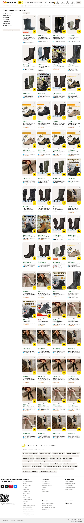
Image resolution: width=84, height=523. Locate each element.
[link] (30, 453)
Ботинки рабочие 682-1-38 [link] (43, 236)
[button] (26, 13)
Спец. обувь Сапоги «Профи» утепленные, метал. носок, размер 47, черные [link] (29, 67)
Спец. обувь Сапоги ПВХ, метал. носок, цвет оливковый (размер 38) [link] (43, 181)
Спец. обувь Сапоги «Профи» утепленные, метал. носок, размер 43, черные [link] (44, 209)
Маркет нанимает (69, 489)
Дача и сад (25, 501)
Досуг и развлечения (27, 481)
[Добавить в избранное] (35, 17)
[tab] (6, 6)
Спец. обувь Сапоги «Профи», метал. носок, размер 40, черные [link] (58, 209)
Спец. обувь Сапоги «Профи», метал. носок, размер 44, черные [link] (28, 209)
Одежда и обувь (26, 491)
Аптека (24, 495)
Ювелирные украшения (28, 515)
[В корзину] (34, 32)
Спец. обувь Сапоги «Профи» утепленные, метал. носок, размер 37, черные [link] (29, 264)
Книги (24, 503)
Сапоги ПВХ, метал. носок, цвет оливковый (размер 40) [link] (59, 181)
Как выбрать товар (46, 481)
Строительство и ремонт (28, 511)
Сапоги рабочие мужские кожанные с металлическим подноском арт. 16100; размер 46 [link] (29, 38)
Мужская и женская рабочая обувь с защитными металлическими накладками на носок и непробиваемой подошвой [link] (74, 96)
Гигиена (25, 487)
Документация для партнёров (48, 507)
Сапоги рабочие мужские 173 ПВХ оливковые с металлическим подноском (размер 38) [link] (29, 96)
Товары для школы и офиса (29, 505)
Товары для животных (28, 509)
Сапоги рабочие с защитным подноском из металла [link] (59, 38)
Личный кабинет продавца (47, 503)
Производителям (69, 485)
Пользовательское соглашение (16, 520)
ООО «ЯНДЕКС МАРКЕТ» (77, 519)
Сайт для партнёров (46, 509)
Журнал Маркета (45, 491)
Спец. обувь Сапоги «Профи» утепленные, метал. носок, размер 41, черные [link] (59, 96)
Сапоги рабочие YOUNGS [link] (58, 66)
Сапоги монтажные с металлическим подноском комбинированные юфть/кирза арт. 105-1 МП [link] (44, 38)
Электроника (26, 489)
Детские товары (26, 513)
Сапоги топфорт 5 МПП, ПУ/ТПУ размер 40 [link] (44, 67)
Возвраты (44, 489)
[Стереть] (45, 2)
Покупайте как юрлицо (47, 485)
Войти (78, 2)
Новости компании (69, 481)
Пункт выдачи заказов (70, 487)
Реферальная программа (70, 483)
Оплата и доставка (46, 483)
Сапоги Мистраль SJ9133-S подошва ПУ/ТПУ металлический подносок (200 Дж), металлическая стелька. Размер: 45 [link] (73, 38)
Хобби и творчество (27, 499)
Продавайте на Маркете (47, 505)
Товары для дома (26, 493)
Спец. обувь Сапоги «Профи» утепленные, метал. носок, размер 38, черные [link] (59, 237)
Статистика (5, 520)
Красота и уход (26, 497)
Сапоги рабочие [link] (71, 180)
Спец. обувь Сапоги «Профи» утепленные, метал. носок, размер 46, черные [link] (59, 124)
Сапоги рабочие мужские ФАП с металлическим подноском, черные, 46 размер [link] (73, 294)
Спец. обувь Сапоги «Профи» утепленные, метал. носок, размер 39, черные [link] (44, 264)
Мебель (25, 483)
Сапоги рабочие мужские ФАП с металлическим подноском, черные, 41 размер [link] (73, 67)
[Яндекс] (80, 521)
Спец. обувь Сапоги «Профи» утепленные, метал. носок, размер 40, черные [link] (74, 237)
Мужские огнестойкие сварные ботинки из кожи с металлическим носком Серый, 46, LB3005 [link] (44, 322)
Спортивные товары (27, 507)
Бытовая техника (27, 485)
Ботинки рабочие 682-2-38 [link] (29, 236)
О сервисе (44, 487)
